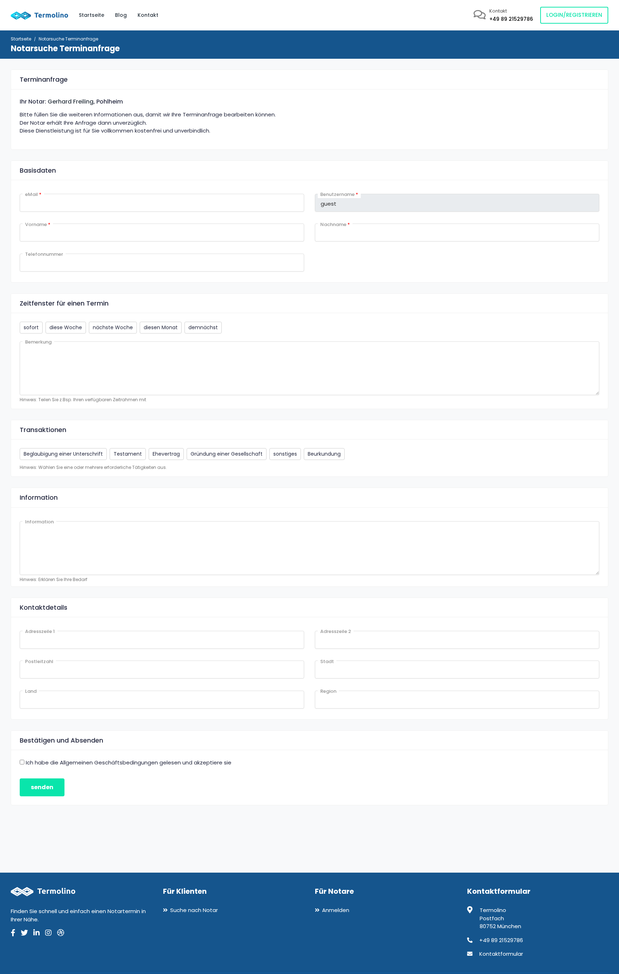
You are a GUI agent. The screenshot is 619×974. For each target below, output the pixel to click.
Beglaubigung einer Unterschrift (63, 453)
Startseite (91, 15)
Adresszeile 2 (335, 631)
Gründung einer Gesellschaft (227, 453)
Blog (121, 15)
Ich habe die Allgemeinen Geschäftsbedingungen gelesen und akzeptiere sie (128, 762)
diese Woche (65, 327)
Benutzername (339, 194)
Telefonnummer (44, 254)
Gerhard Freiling (70, 101)
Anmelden (335, 910)
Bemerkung (38, 342)
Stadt (327, 661)
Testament (128, 453)
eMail (33, 194)
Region (328, 691)
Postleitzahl (39, 661)
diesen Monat (161, 327)
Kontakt (148, 15)
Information (39, 521)
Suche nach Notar (194, 910)
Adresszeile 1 (40, 631)
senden (42, 787)
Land (31, 691)
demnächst (203, 327)
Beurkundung (324, 453)
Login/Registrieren (574, 15)
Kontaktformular (501, 954)
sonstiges (285, 453)
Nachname (335, 224)
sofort (31, 327)
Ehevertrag (166, 453)
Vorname (38, 224)
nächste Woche (113, 327)
